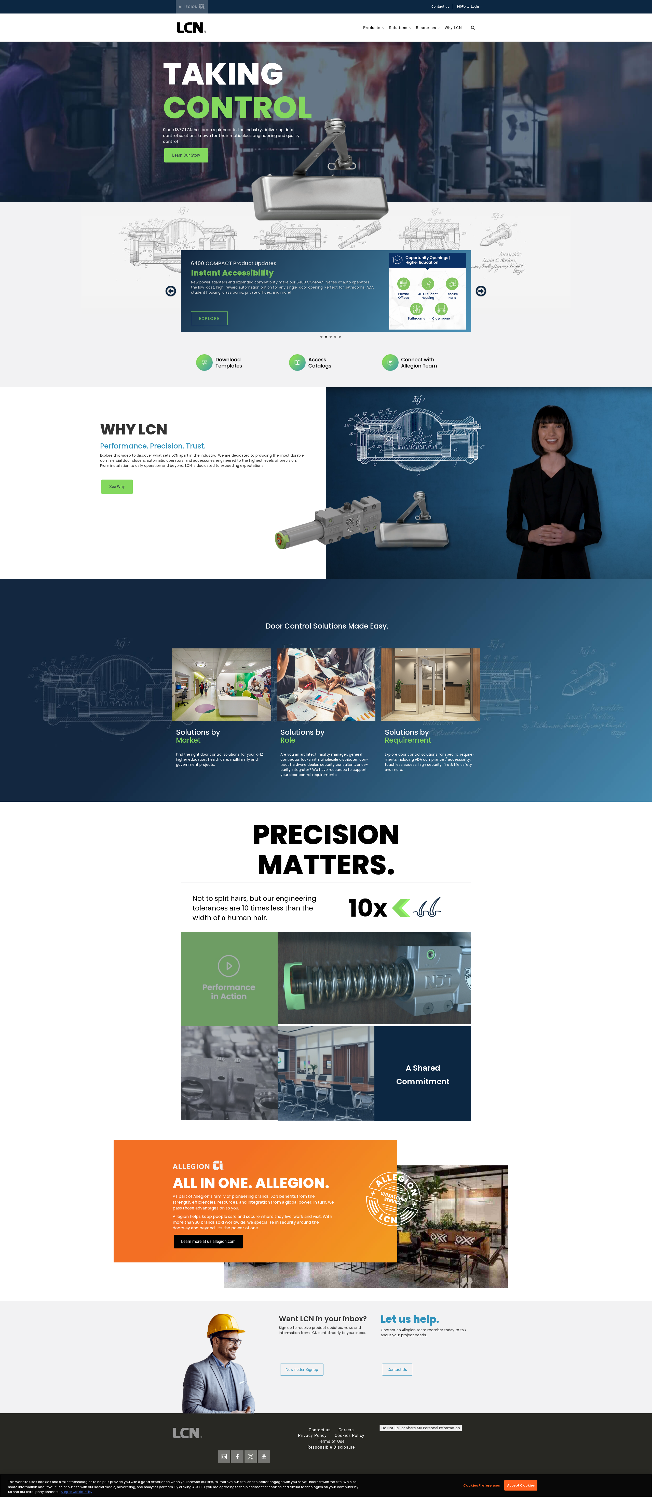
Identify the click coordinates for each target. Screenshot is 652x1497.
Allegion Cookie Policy (76, 1492)
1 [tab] (321, 337)
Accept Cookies (521, 1485)
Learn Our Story (186, 155)
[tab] (171, 302)
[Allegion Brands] (192, 6)
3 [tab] (331, 337)
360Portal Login (467, 6)
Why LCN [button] (453, 27)
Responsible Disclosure (331, 1447)
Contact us (440, 6)
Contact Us (397, 1369)
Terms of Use (331, 1441)
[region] (326, 1485)
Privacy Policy (312, 1435)
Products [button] (372, 27)
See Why (117, 486)
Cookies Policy (349, 1435)
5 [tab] (340, 337)
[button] (473, 27)
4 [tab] (335, 337)
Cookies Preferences (481, 1485)
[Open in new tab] (191, 27)
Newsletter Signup (302, 1369)
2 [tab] (326, 337)
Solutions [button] (398, 27)
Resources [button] (426, 27)
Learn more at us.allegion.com (208, 1241)
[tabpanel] (326, 291)
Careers (346, 1429)
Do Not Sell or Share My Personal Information (421, 1428)
